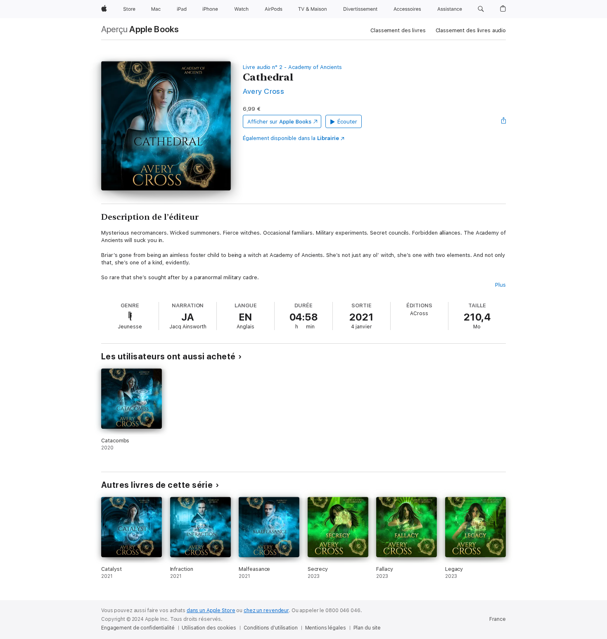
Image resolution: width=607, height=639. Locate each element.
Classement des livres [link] (397, 30)
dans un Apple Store (211, 610)
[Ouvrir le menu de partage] (503, 121)
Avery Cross (263, 91)
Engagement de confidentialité (138, 628)
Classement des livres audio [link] (471, 30)
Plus (500, 285)
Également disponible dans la (291, 138)
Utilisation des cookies (209, 628)
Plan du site (367, 628)
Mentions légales (325, 628)
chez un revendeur (266, 610)
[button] (480, 9)
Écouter (347, 122)
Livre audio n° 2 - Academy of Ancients (292, 67)
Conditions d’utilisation (271, 628)
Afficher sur (279, 122)
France (497, 619)
